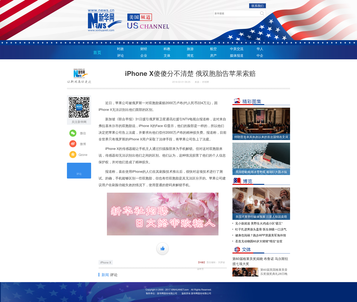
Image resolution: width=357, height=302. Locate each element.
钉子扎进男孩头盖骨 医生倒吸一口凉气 (261, 229)
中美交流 (236, 49)
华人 (260, 49)
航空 (213, 49)
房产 (213, 55)
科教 (167, 49)
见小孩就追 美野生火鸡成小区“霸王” (258, 223)
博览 (190, 55)
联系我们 (257, 6)
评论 (120, 55)
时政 (120, 49)
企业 (143, 55)
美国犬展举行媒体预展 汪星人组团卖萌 (261, 216)
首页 (97, 52)
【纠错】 (202, 262)
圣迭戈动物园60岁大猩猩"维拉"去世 (258, 241)
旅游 (190, 49)
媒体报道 (236, 55)
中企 (260, 55)
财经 (143, 49)
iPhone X (105, 262)
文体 (167, 55)
